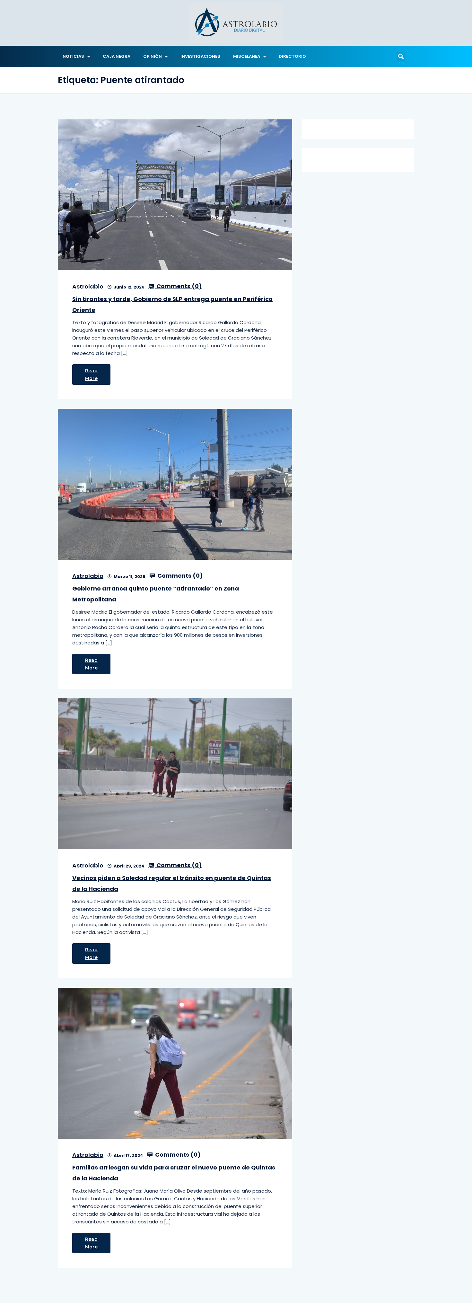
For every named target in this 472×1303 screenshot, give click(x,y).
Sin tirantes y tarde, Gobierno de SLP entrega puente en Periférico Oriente (172, 304)
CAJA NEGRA (116, 56)
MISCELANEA (246, 56)
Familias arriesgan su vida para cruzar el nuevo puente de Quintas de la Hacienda (173, 1172)
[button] (401, 56)
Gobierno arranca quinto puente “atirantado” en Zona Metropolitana (155, 593)
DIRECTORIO (292, 56)
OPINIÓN (152, 56)
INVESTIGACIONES (200, 56)
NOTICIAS (73, 56)
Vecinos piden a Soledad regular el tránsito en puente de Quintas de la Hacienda (171, 883)
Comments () (178, 286)
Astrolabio (87, 286)
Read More (91, 374)
